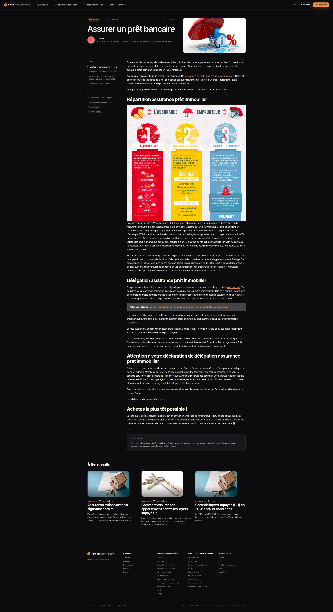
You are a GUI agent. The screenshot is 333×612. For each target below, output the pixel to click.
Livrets (111, 5)
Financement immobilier (166, 568)
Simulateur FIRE (95, 112)
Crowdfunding (193, 561)
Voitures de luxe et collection (198, 586)
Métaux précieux (194, 572)
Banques (121, 5)
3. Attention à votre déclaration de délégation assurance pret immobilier (101, 77)
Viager (159, 593)
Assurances (93, 20)
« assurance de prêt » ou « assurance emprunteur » (209, 76)
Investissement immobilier (93, 5)
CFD (220, 561)
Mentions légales (228, 606)
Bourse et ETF (42, 5)
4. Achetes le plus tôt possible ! (98, 84)
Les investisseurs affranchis (190, 606)
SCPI (159, 590)
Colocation (161, 561)
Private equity (193, 579)
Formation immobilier (164, 572)
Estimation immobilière (165, 565)
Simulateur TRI (95, 107)
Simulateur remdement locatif (100, 102)
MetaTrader (223, 572)
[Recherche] (295, 4)
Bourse (221, 558)
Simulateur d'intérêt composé (100, 98)
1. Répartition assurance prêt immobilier (102, 67)
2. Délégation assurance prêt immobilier (102, 72)
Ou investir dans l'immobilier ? (168, 583)
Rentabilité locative (164, 586)
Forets (190, 568)
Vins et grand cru (194, 583)
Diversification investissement (65, 5)
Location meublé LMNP (166, 579)
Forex (221, 568)
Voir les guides (321, 5)
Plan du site (212, 606)
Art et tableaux (193, 558)
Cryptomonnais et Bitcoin (197, 565)
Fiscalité (126, 568)
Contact (242, 606)
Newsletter (305, 5)
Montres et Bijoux (194, 576)
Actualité (126, 558)
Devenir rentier (128, 565)
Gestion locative (163, 576)
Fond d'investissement (227, 565)
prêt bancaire (233, 287)
